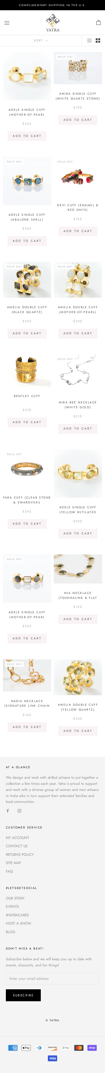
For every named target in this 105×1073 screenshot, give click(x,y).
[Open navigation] (6, 23)
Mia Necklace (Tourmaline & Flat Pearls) (78, 598)
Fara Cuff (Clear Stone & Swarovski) (27, 500)
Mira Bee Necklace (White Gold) (78, 404)
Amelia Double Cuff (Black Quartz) (27, 309)
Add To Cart (27, 136)
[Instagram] (19, 810)
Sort (39, 40)
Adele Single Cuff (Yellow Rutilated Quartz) (77, 512)
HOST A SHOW (18, 923)
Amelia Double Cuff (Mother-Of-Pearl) (78, 309)
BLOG (10, 932)
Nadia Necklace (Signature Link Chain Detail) (27, 706)
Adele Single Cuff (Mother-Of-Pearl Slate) (27, 617)
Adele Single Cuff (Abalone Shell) (27, 217)
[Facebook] (8, 810)
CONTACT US (17, 846)
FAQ (9, 871)
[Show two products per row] (98, 40)
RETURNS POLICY (20, 854)
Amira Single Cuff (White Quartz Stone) (78, 96)
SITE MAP (13, 863)
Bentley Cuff (27, 396)
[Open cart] (98, 22)
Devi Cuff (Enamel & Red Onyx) (78, 207)
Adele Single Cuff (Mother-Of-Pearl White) (27, 115)
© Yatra (52, 1020)
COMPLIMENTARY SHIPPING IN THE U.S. (52, 5)
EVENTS (12, 906)
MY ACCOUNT (17, 837)
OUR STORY (15, 898)
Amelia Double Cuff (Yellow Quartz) (78, 707)
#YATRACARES (17, 915)
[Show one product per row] (89, 40)
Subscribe (23, 995)
